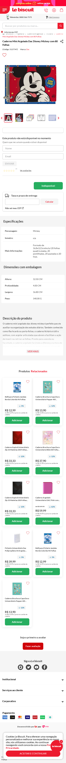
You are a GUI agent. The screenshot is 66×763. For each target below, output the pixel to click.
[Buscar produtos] (61, 26)
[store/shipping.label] (49, 202)
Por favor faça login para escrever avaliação (33, 646)
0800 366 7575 (25, 17)
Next (58, 118)
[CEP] (22, 199)
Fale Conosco (54, 17)
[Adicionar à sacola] (17, 420)
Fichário (49, 34)
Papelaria (20, 34)
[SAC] (46, 10)
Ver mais (33, 351)
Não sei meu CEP (13, 208)
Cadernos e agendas (35, 34)
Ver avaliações (25, 170)
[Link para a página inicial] (8, 34)
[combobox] (33, 26)
